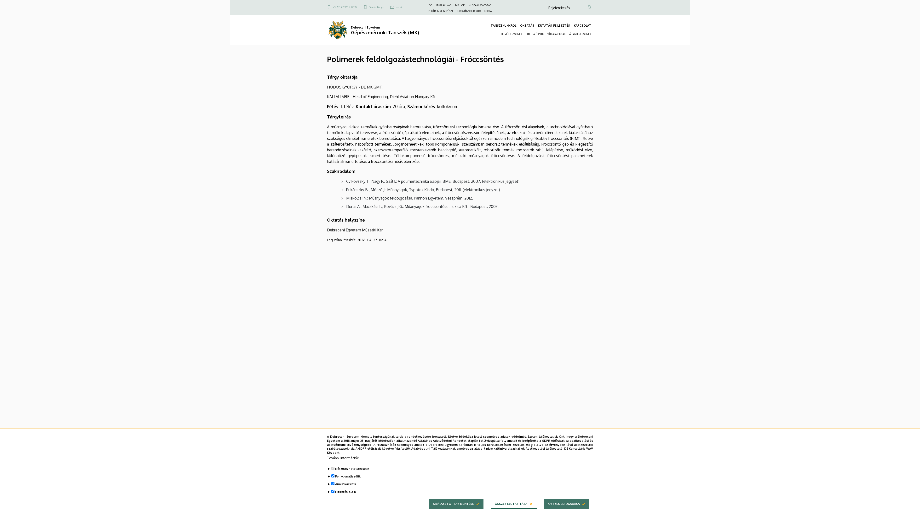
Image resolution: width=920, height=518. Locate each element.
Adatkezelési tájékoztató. (544, 448)
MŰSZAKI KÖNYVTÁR (479, 5)
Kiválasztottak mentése (453, 504)
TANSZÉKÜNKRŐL (503, 25)
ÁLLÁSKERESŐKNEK (580, 34)
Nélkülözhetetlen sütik (352, 469)
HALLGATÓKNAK (535, 34)
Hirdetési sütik (345, 492)
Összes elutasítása (511, 504)
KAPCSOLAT (582, 25)
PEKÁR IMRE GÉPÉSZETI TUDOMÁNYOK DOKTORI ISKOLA (460, 11)
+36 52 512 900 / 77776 (345, 7)
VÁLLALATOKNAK (556, 34)
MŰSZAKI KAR (443, 5)
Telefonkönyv (376, 7)
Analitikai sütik (345, 484)
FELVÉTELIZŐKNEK (511, 34)
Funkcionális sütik (348, 476)
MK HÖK (460, 5)
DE (430, 5)
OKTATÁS (527, 25)
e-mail (399, 7)
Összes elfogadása (564, 504)
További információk (343, 458)
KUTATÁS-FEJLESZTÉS (554, 25)
